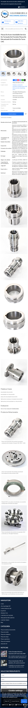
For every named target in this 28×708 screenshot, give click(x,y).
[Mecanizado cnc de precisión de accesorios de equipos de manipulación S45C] (14, 548)
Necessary (6, 704)
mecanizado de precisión (7, 392)
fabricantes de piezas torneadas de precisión (11, 399)
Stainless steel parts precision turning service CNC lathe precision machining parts (20, 87)
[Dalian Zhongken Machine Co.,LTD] (14, 14)
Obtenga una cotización (7, 22)
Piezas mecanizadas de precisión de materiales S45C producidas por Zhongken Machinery (13, 532)
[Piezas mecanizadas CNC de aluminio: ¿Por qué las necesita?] (4, 663)
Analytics (13, 704)
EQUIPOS (3, 610)
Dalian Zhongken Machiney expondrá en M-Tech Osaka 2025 (17, 652)
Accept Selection (15, 701)
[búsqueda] (25, 28)
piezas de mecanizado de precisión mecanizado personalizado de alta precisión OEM (12, 472)
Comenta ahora (15, 408)
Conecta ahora (12, 114)
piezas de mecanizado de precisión (9, 396)
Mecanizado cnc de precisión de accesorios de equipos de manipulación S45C (14, 563)
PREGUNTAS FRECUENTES (7, 617)
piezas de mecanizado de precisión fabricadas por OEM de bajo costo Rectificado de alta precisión (13, 593)
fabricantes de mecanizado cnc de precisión (11, 401)
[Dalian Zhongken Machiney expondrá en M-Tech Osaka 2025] (4, 654)
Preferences (19, 704)
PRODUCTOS (4, 613)
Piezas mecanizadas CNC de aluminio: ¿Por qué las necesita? (17, 661)
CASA (2, 603)
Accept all (24, 701)
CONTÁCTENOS (5, 620)
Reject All (7, 701)
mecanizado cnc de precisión (8, 394)
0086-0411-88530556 (21, 22)
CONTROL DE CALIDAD (7, 615)
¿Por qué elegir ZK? (5, 606)
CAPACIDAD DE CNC (6, 608)
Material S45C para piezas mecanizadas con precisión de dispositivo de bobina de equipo (14, 502)
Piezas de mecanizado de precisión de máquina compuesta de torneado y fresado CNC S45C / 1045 (13, 442)
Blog (2, 622)
